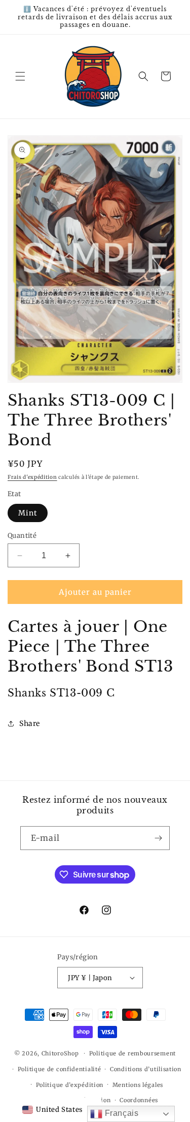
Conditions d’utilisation (145, 1069)
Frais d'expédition (32, 477)
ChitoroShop (60, 1053)
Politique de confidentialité (59, 1069)
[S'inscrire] (158, 838)
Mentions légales (137, 1084)
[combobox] (52, 1110)
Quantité (22, 535)
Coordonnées (139, 1100)
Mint (27, 513)
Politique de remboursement (132, 1053)
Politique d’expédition (69, 1084)
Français (120, 1113)
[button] (20, 76)
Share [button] (29, 723)
